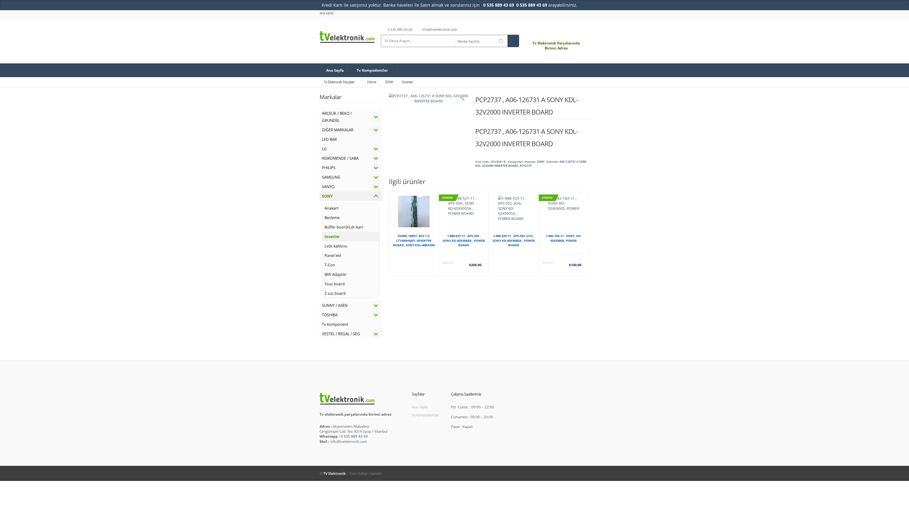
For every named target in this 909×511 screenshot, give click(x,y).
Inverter (529, 162)
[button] (462, 99)
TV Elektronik (334, 473)
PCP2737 (526, 166)
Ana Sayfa (326, 13)
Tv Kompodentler (372, 70)
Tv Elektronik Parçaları (339, 81)
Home (371, 81)
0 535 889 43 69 (354, 436)
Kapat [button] (582, 5)
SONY (540, 162)
